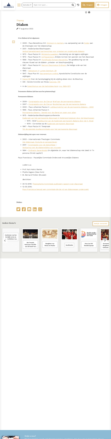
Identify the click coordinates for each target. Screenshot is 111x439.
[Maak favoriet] (86, 12)
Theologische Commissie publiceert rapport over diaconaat (58, 184)
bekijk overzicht (100, 223)
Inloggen (103, 5)
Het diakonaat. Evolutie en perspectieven (39, 142)
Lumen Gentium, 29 (48, 71)
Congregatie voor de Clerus (40, 102)
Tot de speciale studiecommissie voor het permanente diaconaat (49, 129)
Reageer (90, 5)
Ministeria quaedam (49, 54)
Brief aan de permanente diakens (67, 102)
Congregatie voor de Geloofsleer (42, 145)
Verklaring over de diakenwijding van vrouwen (41, 148)
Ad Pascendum (47, 57)
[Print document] (89, 12)
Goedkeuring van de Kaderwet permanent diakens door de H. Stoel (65, 121)
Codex (86, 43)
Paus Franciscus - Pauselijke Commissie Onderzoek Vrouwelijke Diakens (56, 113)
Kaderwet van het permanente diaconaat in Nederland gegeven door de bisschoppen (58, 118)
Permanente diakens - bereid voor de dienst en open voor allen (49, 113)
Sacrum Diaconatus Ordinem (54, 65)
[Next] (104, 240)
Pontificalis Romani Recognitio (55, 60)
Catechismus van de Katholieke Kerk (42, 86)
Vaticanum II (33, 71)
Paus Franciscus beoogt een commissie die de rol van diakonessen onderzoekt (55, 189)
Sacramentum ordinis (49, 74)
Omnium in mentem (55, 43)
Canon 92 (26, 79)
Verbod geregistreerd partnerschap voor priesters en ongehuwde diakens (53, 51)
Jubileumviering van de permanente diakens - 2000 (72, 107)
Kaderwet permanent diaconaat (60, 124)
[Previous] (5, 240)
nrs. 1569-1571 (65, 86)
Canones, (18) (54, 82)
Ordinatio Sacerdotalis (37, 150)
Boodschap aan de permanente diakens (69, 104)
